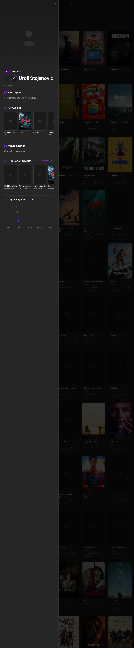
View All (45, 161)
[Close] (55, 3)
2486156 (10, 85)
